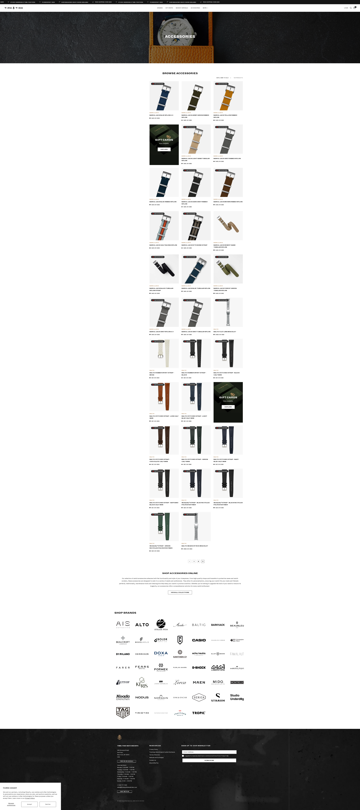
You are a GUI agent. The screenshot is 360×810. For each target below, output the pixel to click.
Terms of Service (154, 755)
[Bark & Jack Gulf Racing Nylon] (164, 225)
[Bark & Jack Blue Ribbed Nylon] (164, 182)
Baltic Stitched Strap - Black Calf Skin (227, 374)
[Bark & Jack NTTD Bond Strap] (196, 225)
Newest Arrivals (182, 8)
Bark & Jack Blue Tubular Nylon (196, 288)
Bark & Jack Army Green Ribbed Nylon (195, 116)
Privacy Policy (30, 798)
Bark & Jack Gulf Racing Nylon (163, 245)
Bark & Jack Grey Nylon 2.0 (162, 331)
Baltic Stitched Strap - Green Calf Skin (195, 460)
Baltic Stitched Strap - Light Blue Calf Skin (194, 417)
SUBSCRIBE (209, 760)
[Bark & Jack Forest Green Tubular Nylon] (228, 269)
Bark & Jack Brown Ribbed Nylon (228, 201)
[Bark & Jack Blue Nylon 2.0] (164, 95)
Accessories (195, 8)
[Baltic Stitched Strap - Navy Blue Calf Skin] (228, 440)
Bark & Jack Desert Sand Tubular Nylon (225, 246)
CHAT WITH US (124, 791)
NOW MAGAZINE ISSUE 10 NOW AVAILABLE (30, 2)
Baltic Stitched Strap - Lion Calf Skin (164, 417)
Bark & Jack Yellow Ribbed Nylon (225, 116)
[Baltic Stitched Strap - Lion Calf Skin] (164, 396)
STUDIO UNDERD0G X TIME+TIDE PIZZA (86, 2)
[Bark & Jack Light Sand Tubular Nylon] (196, 139)
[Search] (351, 8)
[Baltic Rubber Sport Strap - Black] (196, 353)
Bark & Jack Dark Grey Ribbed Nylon (195, 203)
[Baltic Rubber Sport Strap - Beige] (164, 353)
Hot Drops (169, 8)
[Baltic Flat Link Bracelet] (228, 312)
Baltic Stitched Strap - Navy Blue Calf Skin (226, 460)
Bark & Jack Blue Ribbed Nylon (163, 201)
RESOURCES (155, 745)
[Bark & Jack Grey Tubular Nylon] (196, 312)
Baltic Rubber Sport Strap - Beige (162, 374)
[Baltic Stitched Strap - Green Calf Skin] (196, 440)
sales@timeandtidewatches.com (127, 787)
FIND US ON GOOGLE (126, 761)
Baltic (216, 329)
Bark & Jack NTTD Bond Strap (194, 245)
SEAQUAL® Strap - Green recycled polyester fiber (161, 547)
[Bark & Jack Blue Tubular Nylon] (196, 269)
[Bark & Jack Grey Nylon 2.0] (164, 312)
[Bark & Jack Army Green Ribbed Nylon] (196, 95)
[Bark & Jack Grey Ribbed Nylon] (228, 139)
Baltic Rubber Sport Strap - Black (194, 374)
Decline (47, 804)
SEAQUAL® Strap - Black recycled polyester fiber (228, 504)
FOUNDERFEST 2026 (111, 2)
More (205, 8)
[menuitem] (160, 8)
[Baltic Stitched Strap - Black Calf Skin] (228, 353)
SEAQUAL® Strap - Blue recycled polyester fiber (196, 504)
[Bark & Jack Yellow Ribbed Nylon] (228, 95)
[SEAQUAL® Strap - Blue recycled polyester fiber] (196, 483)
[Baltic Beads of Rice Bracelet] (196, 526)
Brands (160, 8)
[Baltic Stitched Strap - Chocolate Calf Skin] (164, 440)
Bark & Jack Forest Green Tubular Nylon (225, 289)
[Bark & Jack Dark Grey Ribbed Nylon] (196, 182)
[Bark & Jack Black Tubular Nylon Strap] (164, 269)
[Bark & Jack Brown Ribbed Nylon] (228, 182)
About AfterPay (153, 763)
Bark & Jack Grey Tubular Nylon (196, 331)
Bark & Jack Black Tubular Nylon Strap (161, 289)
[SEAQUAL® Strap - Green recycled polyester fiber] (164, 526)
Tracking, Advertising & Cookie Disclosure (162, 752)
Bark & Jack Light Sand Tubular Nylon (196, 159)
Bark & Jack (154, 112)
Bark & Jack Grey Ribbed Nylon (227, 158)
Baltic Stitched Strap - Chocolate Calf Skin (160, 460)
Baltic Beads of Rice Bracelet (195, 546)
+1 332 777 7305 (122, 785)
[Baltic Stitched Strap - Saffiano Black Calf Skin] (164, 483)
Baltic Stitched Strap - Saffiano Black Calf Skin (164, 504)
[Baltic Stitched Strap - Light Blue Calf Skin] (196, 396)
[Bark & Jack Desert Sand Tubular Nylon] (228, 225)
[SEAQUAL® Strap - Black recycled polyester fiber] (228, 483)
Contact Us (152, 760)
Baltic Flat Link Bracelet (225, 331)
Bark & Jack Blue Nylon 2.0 (161, 115)
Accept (29, 804)
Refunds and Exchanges (156, 757)
